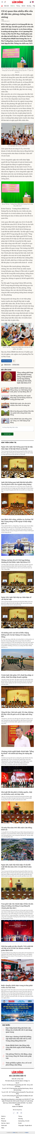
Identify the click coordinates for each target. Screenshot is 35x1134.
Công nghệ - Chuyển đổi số (25, 1125)
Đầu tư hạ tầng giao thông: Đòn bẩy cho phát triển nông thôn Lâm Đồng (22, 413)
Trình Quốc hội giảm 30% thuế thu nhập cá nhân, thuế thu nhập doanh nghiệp (17, 676)
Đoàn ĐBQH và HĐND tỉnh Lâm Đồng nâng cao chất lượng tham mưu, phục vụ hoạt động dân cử (21, 390)
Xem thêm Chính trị (8, 442)
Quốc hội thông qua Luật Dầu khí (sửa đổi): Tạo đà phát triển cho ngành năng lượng (16, 483)
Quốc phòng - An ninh (23, 1121)
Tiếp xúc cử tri (7, 364)
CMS (15, 1132)
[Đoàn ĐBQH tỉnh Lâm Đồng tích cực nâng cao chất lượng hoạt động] (5, 421)
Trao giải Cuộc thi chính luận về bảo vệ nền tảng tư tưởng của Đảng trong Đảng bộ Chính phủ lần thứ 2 (17, 906)
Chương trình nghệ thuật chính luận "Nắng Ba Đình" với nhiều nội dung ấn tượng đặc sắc (17, 753)
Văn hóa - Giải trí (5, 1123)
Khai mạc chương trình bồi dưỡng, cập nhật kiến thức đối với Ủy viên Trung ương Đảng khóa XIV (19, 1039)
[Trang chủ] (2, 6)
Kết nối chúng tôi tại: (17, 1109)
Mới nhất (6, 6)
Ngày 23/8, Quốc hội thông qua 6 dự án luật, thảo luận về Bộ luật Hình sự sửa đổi (17, 448)
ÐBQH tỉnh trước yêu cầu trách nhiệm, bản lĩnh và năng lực (20, 404)
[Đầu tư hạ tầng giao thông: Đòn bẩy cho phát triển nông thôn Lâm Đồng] (5, 413)
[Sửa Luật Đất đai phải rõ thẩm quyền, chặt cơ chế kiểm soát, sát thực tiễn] (17, 812)
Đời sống (29, 6)
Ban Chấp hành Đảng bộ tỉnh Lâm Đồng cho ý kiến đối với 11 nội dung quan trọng (19, 1030)
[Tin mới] (5, 2)
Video (2, 1127)
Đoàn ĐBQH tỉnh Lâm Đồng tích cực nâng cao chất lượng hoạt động (21, 420)
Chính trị (12, 6)
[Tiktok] (13, 1112)
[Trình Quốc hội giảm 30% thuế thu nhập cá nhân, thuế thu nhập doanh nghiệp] (17, 697)
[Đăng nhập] (30, 2)
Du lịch (20, 1123)
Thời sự (18, 6)
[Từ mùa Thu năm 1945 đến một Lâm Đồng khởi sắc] (17, 849)
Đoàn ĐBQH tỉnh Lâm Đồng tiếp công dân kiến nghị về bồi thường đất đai (18, 1047)
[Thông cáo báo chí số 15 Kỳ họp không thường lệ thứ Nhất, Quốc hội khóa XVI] (17, 582)
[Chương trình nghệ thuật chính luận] (17, 777)
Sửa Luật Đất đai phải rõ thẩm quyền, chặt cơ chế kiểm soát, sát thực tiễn (16, 793)
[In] (13, 360)
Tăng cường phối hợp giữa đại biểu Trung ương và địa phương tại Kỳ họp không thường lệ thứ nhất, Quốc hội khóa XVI (25, 378)
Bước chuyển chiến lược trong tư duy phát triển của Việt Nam (17, 986)
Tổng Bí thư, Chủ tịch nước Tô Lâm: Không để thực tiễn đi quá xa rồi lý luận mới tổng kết (17, 714)
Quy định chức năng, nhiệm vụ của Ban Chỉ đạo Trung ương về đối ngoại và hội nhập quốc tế (17, 521)
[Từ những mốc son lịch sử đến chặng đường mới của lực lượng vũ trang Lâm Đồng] (17, 660)
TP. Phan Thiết (16, 364)
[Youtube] (17, 1112)
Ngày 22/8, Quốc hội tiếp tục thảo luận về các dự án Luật (16, 598)
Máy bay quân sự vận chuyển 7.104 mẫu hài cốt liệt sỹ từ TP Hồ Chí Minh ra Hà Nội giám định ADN (17, 948)
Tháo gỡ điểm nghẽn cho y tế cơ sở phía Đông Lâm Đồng (18, 1064)
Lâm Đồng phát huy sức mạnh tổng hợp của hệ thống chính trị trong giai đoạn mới (21, 397)
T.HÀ (2, 19)
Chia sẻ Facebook (7, 360)
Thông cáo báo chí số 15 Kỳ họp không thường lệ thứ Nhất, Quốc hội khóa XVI (15, 561)
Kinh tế (23, 6)
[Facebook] (21, 1112)
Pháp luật (3, 1121)
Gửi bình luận (7, 434)
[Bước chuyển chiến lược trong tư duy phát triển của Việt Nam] (17, 1010)
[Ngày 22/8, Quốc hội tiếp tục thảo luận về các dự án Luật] (17, 617)
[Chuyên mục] (2, 2)
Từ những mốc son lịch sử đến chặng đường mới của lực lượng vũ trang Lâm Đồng (15, 635)
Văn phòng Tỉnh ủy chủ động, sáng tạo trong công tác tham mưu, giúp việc (19, 1056)
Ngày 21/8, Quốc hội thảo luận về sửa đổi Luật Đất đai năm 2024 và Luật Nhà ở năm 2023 (16, 867)
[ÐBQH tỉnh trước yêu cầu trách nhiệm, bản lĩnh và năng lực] (5, 405)
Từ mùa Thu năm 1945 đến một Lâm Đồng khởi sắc (16, 829)
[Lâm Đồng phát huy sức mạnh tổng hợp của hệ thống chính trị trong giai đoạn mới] (5, 397)
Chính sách (4, 1125)
